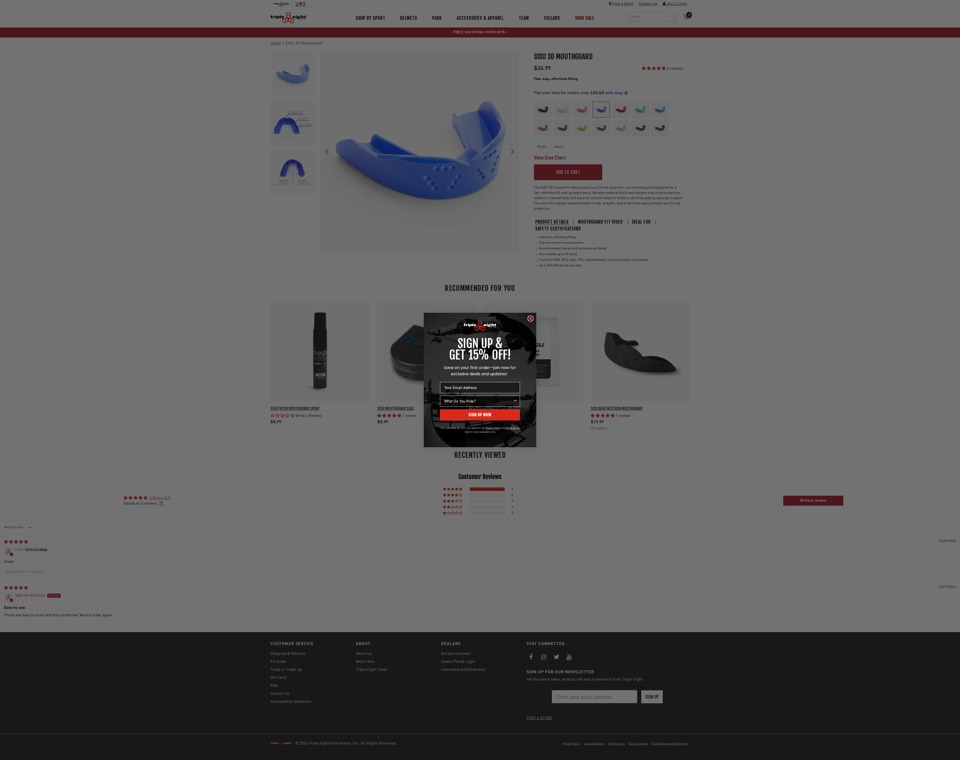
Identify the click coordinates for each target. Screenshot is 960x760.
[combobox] (478, 401)
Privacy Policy (493, 427)
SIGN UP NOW (480, 414)
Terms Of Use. (513, 427)
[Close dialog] (530, 318)
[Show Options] (515, 401)
